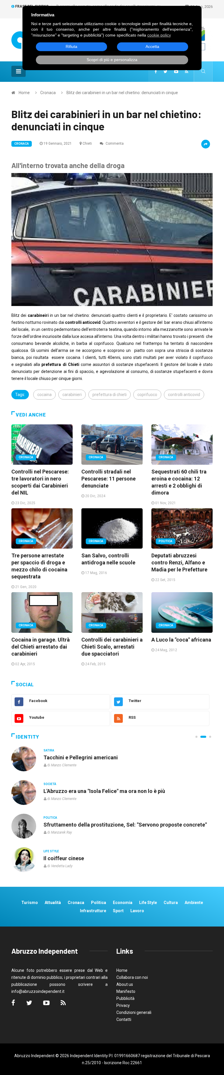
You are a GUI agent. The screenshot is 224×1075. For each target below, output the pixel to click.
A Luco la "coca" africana (181, 640)
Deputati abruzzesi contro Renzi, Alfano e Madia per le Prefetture (179, 562)
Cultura (50, 750)
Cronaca (48, 92)
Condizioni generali (133, 1012)
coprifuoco (147, 394)
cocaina (44, 394)
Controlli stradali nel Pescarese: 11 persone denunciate (108, 479)
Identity (27, 737)
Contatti (123, 1019)
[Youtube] (176, 71)
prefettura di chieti (109, 394)
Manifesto (125, 991)
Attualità (53, 902)
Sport (118, 910)
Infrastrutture (93, 910)
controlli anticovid (184, 394)
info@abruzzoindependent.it (37, 991)
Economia (122, 902)
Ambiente (194, 902)
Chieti (87, 143)
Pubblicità (125, 998)
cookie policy (159, 35)
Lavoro (137, 910)
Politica (165, 541)
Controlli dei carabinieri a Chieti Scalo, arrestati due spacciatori (112, 647)
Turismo (29, 902)
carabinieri (72, 394)
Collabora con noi (132, 977)
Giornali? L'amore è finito (73, 858)
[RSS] (186, 71)
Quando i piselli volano (70, 791)
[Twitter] (165, 71)
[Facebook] (156, 71)
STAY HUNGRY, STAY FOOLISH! (81, 757)
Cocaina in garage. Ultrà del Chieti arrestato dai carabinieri (40, 647)
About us (124, 984)
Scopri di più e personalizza (112, 59)
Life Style (51, 784)
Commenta (114, 143)
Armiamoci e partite (67, 825)
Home (24, 92)
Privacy (123, 1005)
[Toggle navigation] (18, 71)
